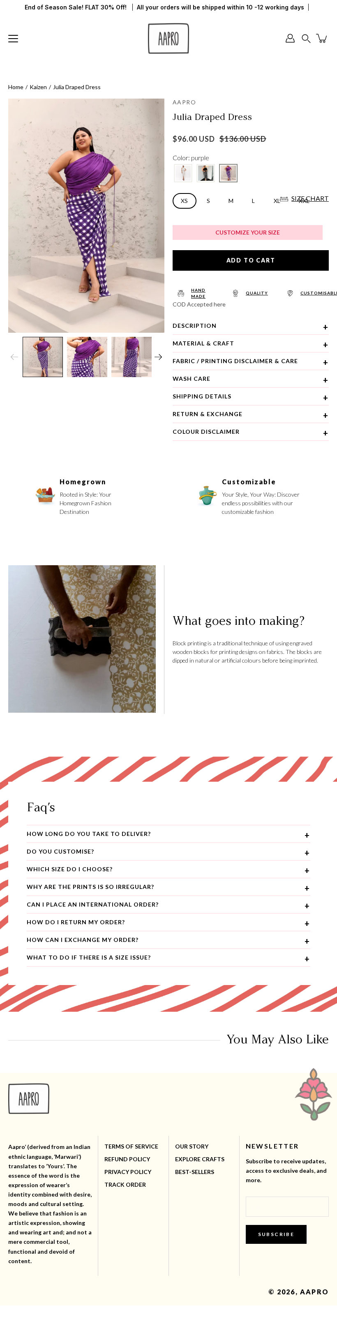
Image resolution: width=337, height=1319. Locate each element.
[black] (205, 173)
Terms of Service (131, 1146)
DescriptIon (195, 325)
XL (277, 200)
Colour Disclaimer (206, 431)
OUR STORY (191, 1146)
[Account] (290, 38)
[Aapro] (168, 38)
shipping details (202, 396)
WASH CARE (191, 378)
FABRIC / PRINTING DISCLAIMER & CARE (235, 360)
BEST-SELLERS (194, 1171)
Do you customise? (60, 851)
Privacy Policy (127, 1171)
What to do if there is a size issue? (89, 957)
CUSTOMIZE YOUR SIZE (247, 232)
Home (15, 86)
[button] (306, 38)
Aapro (314, 1292)
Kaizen (38, 86)
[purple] (228, 173)
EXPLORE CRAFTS (199, 1159)
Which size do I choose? (70, 869)
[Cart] (322, 38)
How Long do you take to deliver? (89, 833)
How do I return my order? (76, 921)
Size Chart (310, 198)
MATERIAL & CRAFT (203, 343)
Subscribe (276, 1234)
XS (184, 200)
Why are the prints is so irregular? (90, 886)
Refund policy (127, 1159)
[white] (183, 173)
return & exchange (207, 413)
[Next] (158, 357)
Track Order (125, 1184)
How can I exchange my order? (82, 939)
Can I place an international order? (93, 904)
